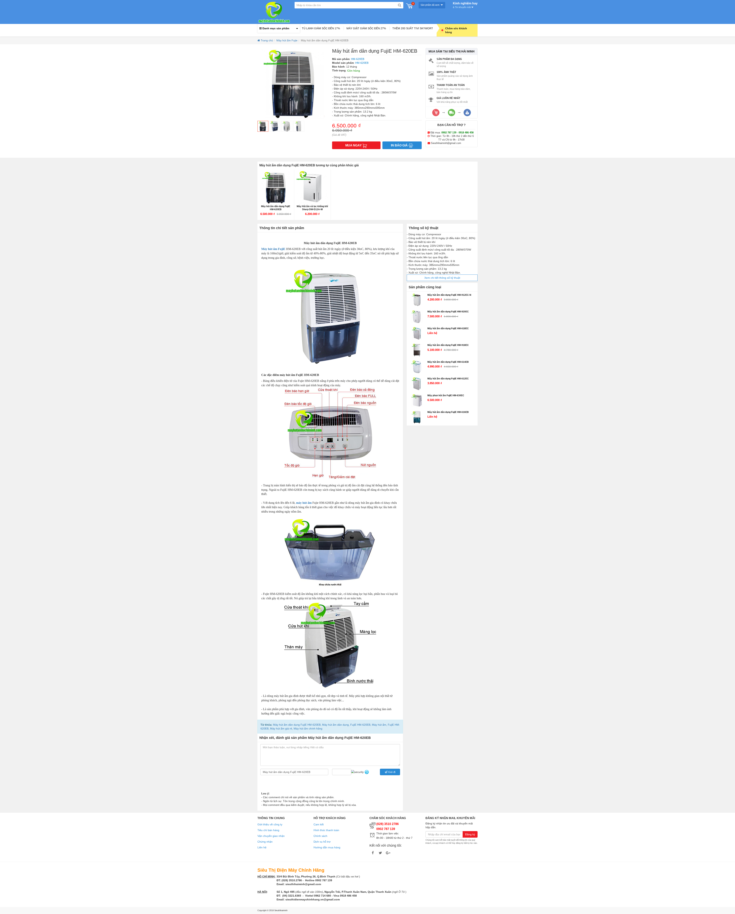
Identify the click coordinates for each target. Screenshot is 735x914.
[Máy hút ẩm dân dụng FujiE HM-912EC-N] (417, 299)
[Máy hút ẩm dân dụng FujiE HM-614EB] (417, 366)
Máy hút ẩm (378, 724)
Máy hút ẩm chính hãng (307, 728)
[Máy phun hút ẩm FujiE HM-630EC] (417, 400)
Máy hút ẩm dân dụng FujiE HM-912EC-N (449, 295)
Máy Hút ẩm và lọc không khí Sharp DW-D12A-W (312, 208)
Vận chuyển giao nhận (271, 835)
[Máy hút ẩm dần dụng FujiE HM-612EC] (417, 383)
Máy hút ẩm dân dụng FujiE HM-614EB (448, 362)
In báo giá (399, 145)
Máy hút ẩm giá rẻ (280, 728)
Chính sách (320, 835)
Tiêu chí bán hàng (268, 830)
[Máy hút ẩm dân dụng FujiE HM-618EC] (417, 333)
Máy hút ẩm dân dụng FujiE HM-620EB (275, 208)
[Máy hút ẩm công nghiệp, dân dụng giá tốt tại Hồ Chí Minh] (274, 12)
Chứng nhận (265, 841)
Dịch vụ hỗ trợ (322, 841)
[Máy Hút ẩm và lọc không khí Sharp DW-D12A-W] (312, 187)
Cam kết (319, 824)
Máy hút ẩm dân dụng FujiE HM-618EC (448, 328)
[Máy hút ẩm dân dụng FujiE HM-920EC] (417, 316)
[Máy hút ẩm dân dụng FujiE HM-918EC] (417, 350)
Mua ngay (354, 145)
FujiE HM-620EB (360, 724)
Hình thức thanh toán (326, 830)
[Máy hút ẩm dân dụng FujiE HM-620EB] (275, 187)
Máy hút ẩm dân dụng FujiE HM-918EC (448, 345)
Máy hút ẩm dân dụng (335, 724)
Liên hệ (261, 847)
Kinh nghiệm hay (465, 5)
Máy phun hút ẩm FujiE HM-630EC (445, 395)
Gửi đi (391, 772)
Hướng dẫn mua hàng (327, 847)
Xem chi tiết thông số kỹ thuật (442, 277)
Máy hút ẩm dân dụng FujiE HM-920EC (448, 311)
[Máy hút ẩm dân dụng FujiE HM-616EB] (417, 417)
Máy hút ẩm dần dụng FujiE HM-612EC (448, 378)
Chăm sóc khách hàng (456, 30)
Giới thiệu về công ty (269, 824)
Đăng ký (470, 834)
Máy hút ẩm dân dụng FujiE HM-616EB (448, 412)
